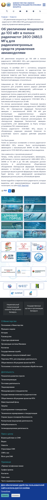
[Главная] (7, 4)
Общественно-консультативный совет (16, 355)
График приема (7, 470)
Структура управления (10, 340)
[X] (13, 190)
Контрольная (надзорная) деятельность (17, 421)
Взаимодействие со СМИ (11, 438)
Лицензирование (8, 387)
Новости (13, 17)
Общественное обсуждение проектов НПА (18, 363)
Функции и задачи (8, 329)
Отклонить (15, 495)
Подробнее (5, 491)
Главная (4, 17)
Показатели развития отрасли (13, 376)
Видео (3, 441)
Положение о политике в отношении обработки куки (21, 366)
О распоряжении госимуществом (14, 409)
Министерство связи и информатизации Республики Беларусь (27, 5)
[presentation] (2, 309)
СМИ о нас (5, 453)
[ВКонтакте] (9, 190)
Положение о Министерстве (12, 325)
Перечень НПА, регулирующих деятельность (19, 359)
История (4, 333)
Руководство (6, 336)
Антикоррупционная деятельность (14, 428)
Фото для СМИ (7, 456)
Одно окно (5, 477)
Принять (5, 495)
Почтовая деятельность (10, 383)
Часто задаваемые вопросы (12, 481)
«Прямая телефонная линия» (12, 466)
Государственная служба (11, 351)
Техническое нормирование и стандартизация (19, 413)
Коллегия (5, 348)
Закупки (4, 406)
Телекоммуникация (8, 380)
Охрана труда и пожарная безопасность (16, 417)
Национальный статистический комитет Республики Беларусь (13, 308)
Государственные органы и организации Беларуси (34, 308)
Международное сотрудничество (14, 391)
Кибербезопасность (9, 424)
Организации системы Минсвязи (13, 344)
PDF (5, 190)
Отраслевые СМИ (8, 449)
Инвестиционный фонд (10, 402)
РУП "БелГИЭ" (23, 185)
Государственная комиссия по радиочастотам (18, 395)
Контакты (5, 473)
